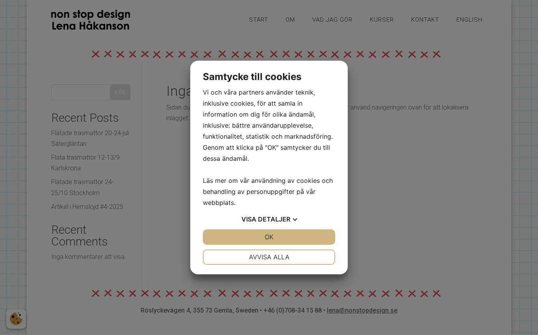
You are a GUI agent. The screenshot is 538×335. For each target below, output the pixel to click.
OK (269, 237)
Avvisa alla (269, 257)
